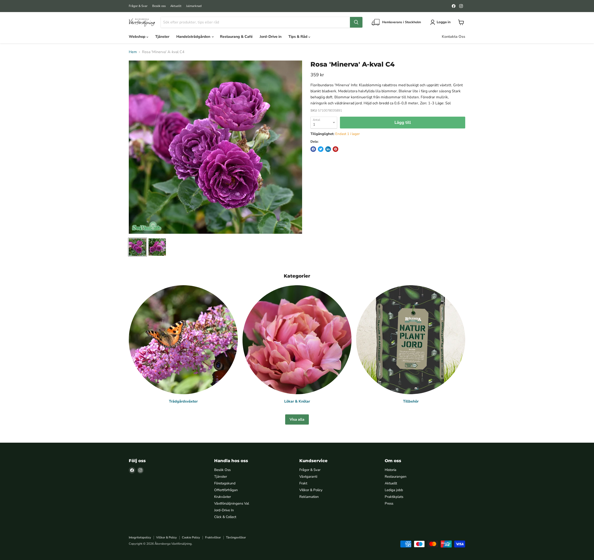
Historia (390, 469)
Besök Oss (222, 469)
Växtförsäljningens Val (231, 503)
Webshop (137, 36)
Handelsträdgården (193, 36)
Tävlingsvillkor (236, 537)
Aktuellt (175, 6)
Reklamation (309, 496)
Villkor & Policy (311, 490)
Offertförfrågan (226, 490)
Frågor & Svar (138, 6)
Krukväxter (222, 496)
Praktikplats (394, 496)
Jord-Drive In (224, 510)
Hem (133, 52)
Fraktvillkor (213, 537)
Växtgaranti (308, 476)
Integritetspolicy (140, 537)
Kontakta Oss (453, 36)
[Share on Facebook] (313, 149)
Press (389, 503)
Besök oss (159, 6)
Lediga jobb (394, 490)
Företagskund (225, 483)
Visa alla (297, 419)
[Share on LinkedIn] (328, 149)
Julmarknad (194, 6)
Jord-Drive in (270, 36)
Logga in (444, 22)
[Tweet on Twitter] (320, 149)
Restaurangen (396, 476)
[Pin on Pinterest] (335, 149)
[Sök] (356, 22)
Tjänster (162, 36)
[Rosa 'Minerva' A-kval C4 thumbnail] (137, 247)
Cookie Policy (191, 537)
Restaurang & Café (236, 36)
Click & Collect (225, 517)
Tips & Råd (298, 36)
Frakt (303, 483)
